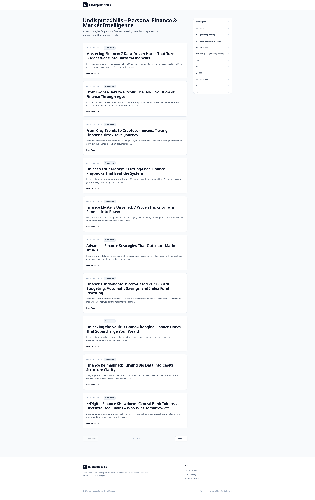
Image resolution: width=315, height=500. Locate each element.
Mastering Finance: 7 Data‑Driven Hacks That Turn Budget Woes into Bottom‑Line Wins (130, 56)
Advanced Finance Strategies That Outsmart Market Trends (132, 248)
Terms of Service (192, 478)
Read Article (92, 73)
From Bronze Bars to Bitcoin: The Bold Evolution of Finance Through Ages (130, 94)
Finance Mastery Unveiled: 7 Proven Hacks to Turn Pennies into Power (130, 209)
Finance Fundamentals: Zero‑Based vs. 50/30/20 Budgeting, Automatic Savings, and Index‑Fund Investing (127, 288)
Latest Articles (191, 470)
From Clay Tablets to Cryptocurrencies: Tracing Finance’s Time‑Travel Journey (127, 132)
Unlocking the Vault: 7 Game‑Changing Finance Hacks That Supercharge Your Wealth (133, 329)
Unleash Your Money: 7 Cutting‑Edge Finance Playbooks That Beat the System (125, 171)
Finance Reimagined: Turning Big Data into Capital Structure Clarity (130, 367)
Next (180, 438)
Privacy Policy (190, 474)
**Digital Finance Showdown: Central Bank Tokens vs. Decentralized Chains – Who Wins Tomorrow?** (133, 406)
